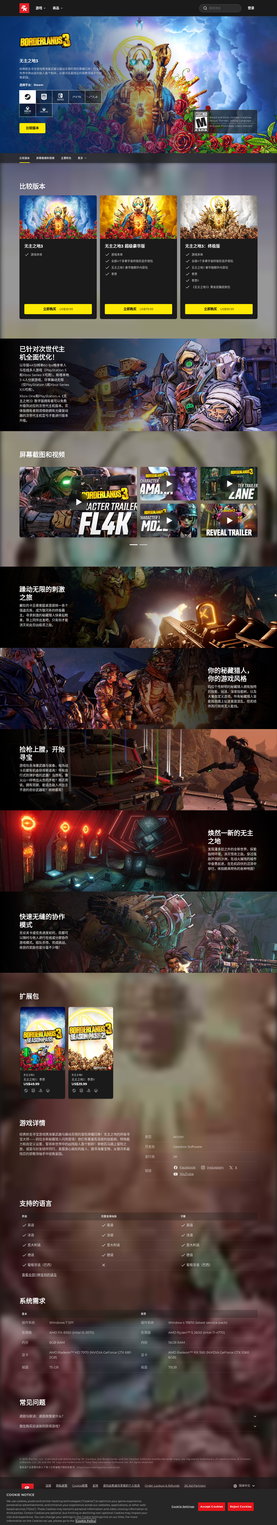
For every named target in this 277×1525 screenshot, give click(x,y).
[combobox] (220, 8)
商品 (56, 8)
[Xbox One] (44, 110)
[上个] (14, 501)
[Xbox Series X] (27, 110)
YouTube (187, 1174)
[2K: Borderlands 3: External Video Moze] (168, 520)
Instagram (215, 1167)
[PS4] (93, 96)
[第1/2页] (134, 544)
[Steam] (27, 96)
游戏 (39, 8)
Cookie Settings (183, 1506)
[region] (138, 1507)
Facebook (188, 1167)
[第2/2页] (143, 544)
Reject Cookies (240, 1506)
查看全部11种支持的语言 (39, 1275)
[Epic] (44, 96)
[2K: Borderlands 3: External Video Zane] (229, 483)
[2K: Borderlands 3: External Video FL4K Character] (78, 502)
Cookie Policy (86, 1520)
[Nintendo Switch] (60, 96)
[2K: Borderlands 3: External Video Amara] (168, 483)
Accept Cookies (211, 1506)
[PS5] (77, 96)
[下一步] (263, 501)
